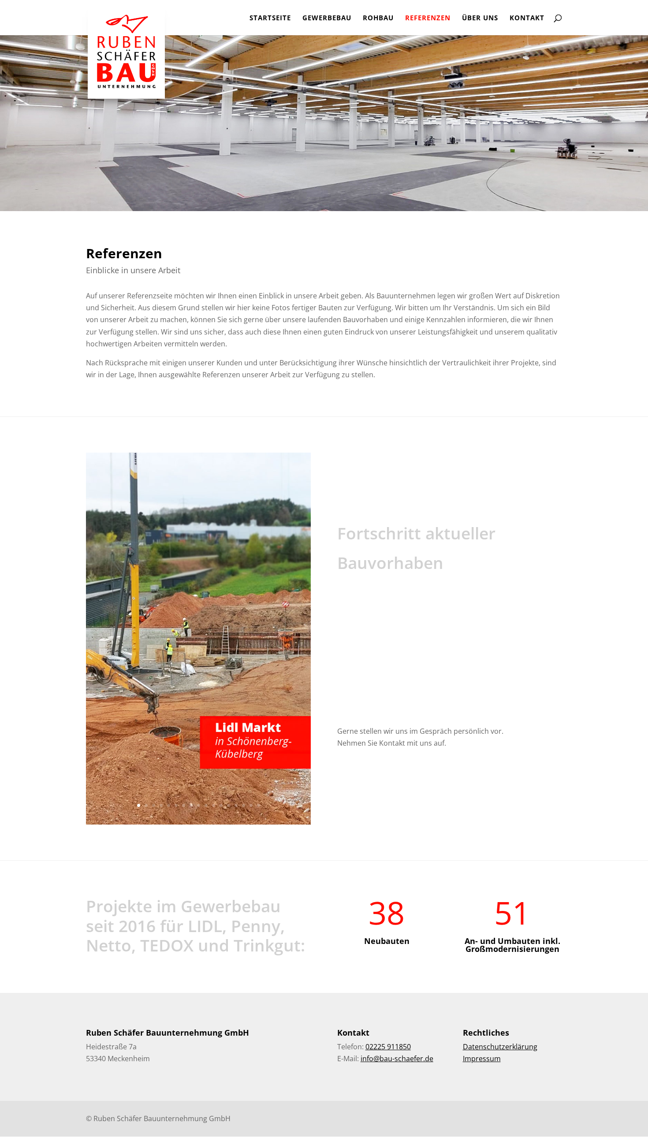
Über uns (480, 18)
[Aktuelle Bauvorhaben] (198, 822)
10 (206, 805)
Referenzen (428, 18)
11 (213, 805)
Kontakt (527, 18)
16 (251, 805)
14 (236, 805)
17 (258, 805)
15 (243, 805)
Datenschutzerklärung (500, 1047)
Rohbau (378, 18)
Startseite (270, 18)
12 (221, 805)
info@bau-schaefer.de (397, 1058)
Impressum (482, 1058)
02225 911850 (388, 1047)
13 (228, 805)
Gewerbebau (326, 18)
